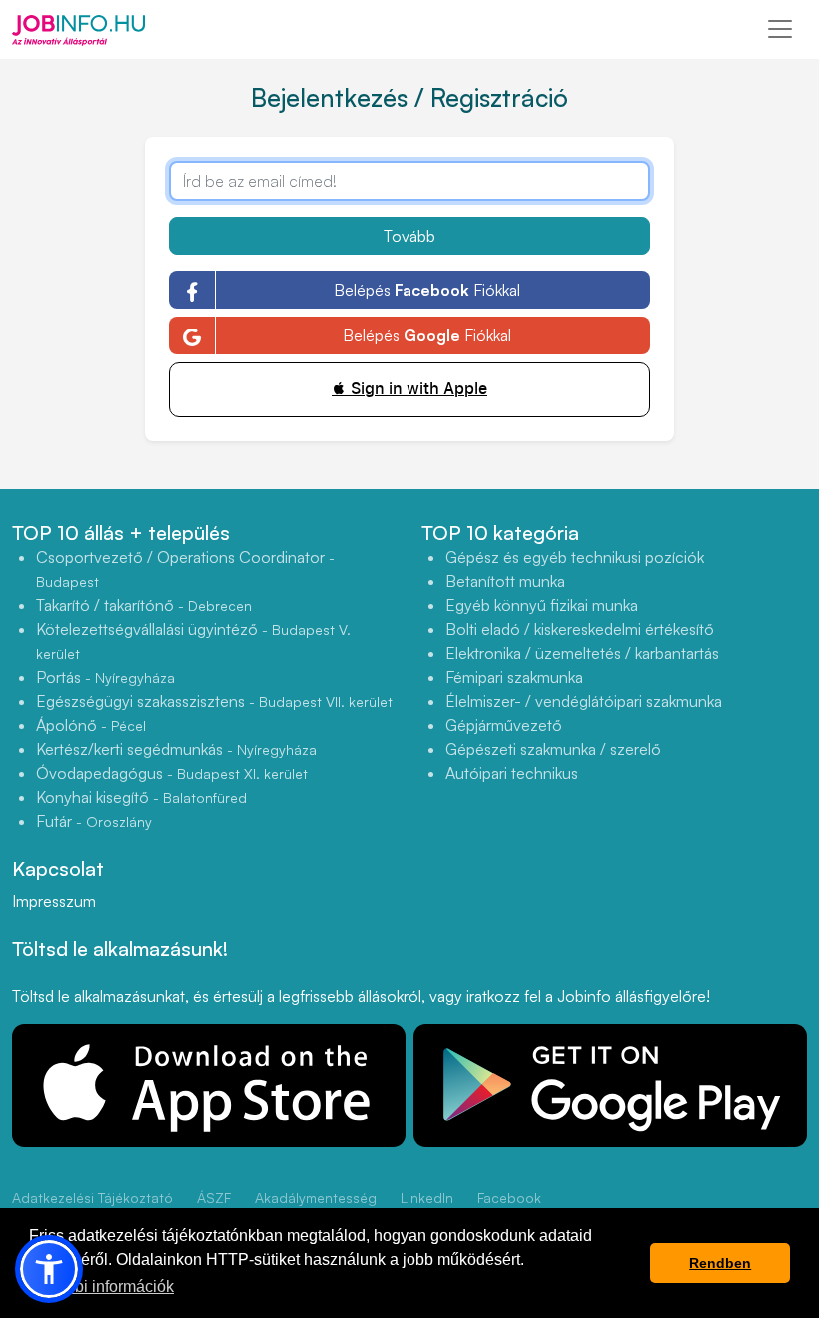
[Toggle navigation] (780, 29)
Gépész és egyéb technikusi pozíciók (574, 557)
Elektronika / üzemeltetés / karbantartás (582, 653)
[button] (49, 1269)
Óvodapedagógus (172, 773)
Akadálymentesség (316, 1197)
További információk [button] (103, 1286)
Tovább (409, 236)
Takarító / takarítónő (144, 605)
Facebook (509, 1197)
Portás (105, 677)
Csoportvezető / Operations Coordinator (185, 568)
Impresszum (54, 901)
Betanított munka (505, 581)
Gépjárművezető (503, 725)
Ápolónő (91, 725)
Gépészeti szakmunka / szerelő (553, 749)
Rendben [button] (720, 1263)
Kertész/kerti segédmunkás (176, 749)
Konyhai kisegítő (141, 797)
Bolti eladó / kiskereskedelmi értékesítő (579, 629)
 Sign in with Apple (409, 388)
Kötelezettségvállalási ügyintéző (193, 640)
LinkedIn (427, 1197)
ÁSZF (214, 1197)
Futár (94, 821)
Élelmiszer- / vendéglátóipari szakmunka (583, 701)
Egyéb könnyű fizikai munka (541, 605)
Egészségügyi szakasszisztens (214, 701)
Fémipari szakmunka (514, 677)
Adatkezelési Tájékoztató (92, 1197)
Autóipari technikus (511, 773)
